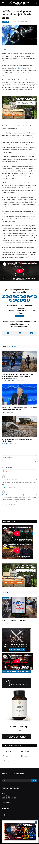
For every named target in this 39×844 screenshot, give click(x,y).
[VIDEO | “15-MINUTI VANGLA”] (19, 607)
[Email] (35, 296)
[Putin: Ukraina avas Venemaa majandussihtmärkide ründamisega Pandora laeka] (19, 394)
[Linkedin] (21, 296)
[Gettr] (24, 300)
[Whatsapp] (28, 296)
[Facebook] (3, 296)
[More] (28, 300)
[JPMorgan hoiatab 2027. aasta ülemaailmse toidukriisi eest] (19, 426)
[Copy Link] (17, 300)
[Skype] (31, 296)
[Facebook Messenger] (7, 296)
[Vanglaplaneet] (19, 3)
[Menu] (3, 3)
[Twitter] (10, 296)
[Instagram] (14, 296)
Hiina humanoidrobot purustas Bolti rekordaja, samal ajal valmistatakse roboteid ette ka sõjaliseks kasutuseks (17, 376)
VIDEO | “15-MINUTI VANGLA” (14, 620)
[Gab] (21, 300)
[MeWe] (24, 296)
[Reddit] (14, 300)
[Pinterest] (17, 296)
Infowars (4, 49)
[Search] (36, 3)
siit (10, 802)
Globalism (5, 21)
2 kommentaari (23, 21)
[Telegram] (10, 300)
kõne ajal (20, 68)
